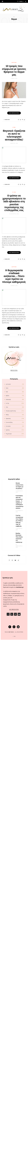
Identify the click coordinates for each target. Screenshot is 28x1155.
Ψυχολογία (9, 433)
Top (14, 636)
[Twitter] (20, 119)
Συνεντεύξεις (9, 422)
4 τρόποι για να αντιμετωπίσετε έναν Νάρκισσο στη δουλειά (14, 920)
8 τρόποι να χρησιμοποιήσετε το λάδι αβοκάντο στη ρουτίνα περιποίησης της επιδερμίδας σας (14, 203)
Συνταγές (8, 426)
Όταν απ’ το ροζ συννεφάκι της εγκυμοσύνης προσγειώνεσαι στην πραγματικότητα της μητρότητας (14, 690)
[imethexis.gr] (14, 8)
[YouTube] (18, 626)
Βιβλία (7, 395)
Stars (13, 127)
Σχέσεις (8, 430)
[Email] (24, 119)
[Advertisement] (14, 43)
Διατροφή (14, 62)
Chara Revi (7, 119)
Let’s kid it (8, 384)
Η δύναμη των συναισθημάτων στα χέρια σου (14, 1062)
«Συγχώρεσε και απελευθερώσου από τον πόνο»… (14, 549)
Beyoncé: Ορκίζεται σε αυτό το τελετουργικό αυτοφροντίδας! (14, 135)
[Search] (25, 1)
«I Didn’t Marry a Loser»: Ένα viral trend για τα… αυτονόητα (14, 777)
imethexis (11, 632)
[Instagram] (14, 626)
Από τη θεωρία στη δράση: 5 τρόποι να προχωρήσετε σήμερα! (14, 834)
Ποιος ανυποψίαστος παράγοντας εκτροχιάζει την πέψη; (14, 720)
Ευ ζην (14, 192)
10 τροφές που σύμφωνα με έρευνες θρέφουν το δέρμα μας (14, 70)
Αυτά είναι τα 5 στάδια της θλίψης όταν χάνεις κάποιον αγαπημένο (14, 977)
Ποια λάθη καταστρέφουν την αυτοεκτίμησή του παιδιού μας (14, 1148)
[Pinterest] (22, 119)
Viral (7, 391)
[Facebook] (18, 119)
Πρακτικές (8, 418)
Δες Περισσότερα (14, 609)
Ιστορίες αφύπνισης (11, 411)
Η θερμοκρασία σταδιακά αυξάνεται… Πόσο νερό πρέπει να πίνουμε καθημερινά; (14, 276)
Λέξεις (7, 414)
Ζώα (7, 407)
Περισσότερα (14, 370)
